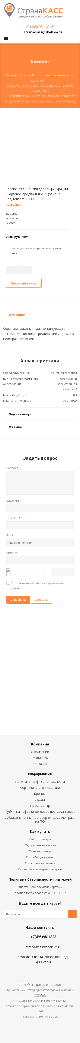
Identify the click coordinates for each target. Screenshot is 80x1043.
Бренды (40, 793)
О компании (40, 752)
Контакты (40, 764)
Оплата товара (40, 851)
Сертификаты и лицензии (40, 787)
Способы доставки (40, 857)
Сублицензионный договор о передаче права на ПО (40, 819)
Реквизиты (40, 758)
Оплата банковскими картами (40, 887)
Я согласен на (38, 585)
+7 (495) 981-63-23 (40, 26)
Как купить (40, 831)
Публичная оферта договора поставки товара (40, 811)
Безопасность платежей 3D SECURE (40, 893)
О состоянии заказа (40, 863)
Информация (40, 774)
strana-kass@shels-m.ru (43, 32)
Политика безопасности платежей (40, 879)
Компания (40, 744)
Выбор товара (40, 839)
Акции (40, 799)
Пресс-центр (40, 805)
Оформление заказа (40, 845)
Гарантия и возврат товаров (40, 869)
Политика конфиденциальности (40, 781)
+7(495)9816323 (43, 936)
